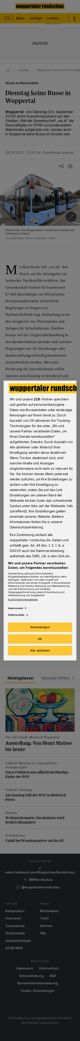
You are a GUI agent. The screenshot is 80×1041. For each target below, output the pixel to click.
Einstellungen (40, 627)
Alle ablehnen (40, 650)
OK (40, 638)
